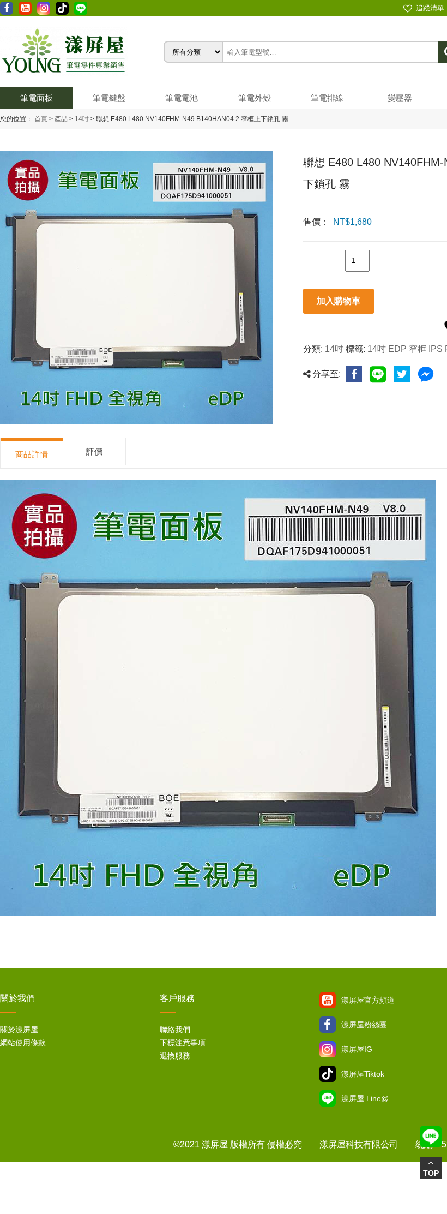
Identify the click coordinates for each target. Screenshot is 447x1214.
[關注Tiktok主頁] (327, 1074)
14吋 (81, 119)
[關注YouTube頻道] (327, 1000)
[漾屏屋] (82, 51)
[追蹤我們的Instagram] (43, 8)
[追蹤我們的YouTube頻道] (25, 8)
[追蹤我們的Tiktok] (62, 8)
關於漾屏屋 (19, 1029)
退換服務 (175, 1055)
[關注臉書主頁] (327, 1024)
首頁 (40, 119)
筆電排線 (327, 98)
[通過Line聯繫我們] (80, 8)
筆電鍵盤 (109, 98)
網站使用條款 (23, 1042)
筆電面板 (36, 98)
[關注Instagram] (327, 1049)
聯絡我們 (175, 1029)
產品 (61, 119)
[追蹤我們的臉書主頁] (6, 8)
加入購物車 (338, 301)
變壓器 (400, 98)
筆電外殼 (254, 98)
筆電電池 (181, 98)
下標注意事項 (183, 1042)
